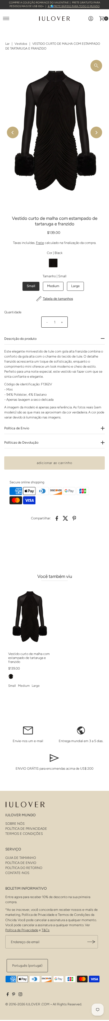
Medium (53, 286)
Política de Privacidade (21, 930)
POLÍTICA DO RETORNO (23, 868)
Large (75, 286)
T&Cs (45, 930)
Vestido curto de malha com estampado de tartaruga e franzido (29, 658)
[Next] (96, 132)
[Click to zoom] (96, 66)
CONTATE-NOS (17, 873)
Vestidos (21, 44)
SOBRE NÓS (15, 824)
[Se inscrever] (91, 941)
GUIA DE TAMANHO (20, 858)
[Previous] (13, 132)
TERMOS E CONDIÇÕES (24, 834)
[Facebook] (8, 995)
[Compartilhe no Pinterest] (74, 518)
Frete (40, 243)
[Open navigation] (6, 18)
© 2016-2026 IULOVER (22, 1004)
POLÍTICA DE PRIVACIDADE (26, 829)
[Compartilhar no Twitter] (66, 518)
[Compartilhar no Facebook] (57, 518)
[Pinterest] (13, 995)
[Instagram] (20, 995)
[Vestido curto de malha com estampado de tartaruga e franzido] (29, 617)
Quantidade (12, 312)
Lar (7, 44)
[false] (28, 730)
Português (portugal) (27, 966)
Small (31, 286)
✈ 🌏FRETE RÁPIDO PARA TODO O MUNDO (74, 6)
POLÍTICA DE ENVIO (20, 863)
